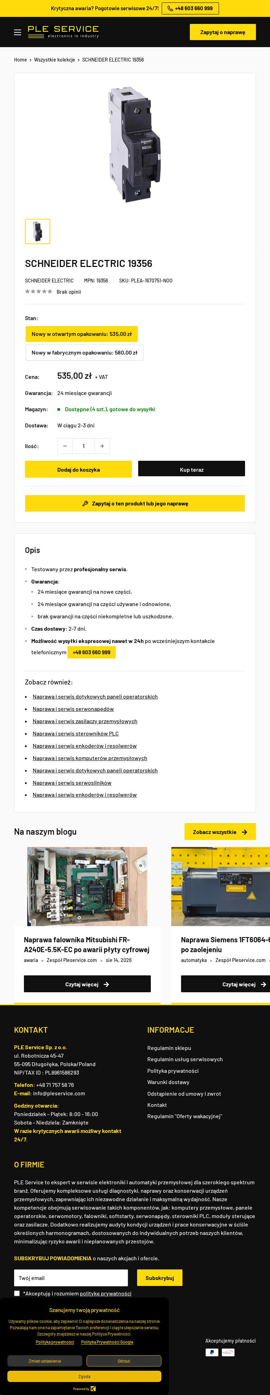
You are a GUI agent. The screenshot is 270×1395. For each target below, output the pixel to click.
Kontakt (157, 1104)
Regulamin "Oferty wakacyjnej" (184, 1116)
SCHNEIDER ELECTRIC (49, 281)
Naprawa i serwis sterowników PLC (76, 733)
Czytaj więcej (82, 984)
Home (20, 60)
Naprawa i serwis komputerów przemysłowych (90, 757)
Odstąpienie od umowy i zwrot (184, 1093)
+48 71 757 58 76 (55, 1084)
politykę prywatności (105, 1293)
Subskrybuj (160, 1277)
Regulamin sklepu (169, 1047)
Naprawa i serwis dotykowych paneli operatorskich (95, 696)
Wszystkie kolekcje (54, 60)
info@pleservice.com (59, 1093)
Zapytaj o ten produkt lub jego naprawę (139, 503)
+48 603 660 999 (91, 652)
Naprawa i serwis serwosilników (72, 782)
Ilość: (32, 445)
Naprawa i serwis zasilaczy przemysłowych (85, 721)
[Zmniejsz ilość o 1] (65, 446)
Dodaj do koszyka (78, 469)
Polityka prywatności (173, 1070)
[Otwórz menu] (17, 32)
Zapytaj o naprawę (222, 31)
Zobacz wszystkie (215, 831)
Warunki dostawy (168, 1081)
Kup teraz (192, 469)
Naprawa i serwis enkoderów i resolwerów (85, 745)
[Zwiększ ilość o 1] (102, 446)
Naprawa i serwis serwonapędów (73, 708)
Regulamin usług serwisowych (185, 1059)
